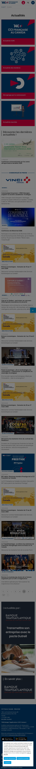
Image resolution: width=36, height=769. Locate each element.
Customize (7, 762)
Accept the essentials (23, 758)
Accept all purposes (10, 758)
